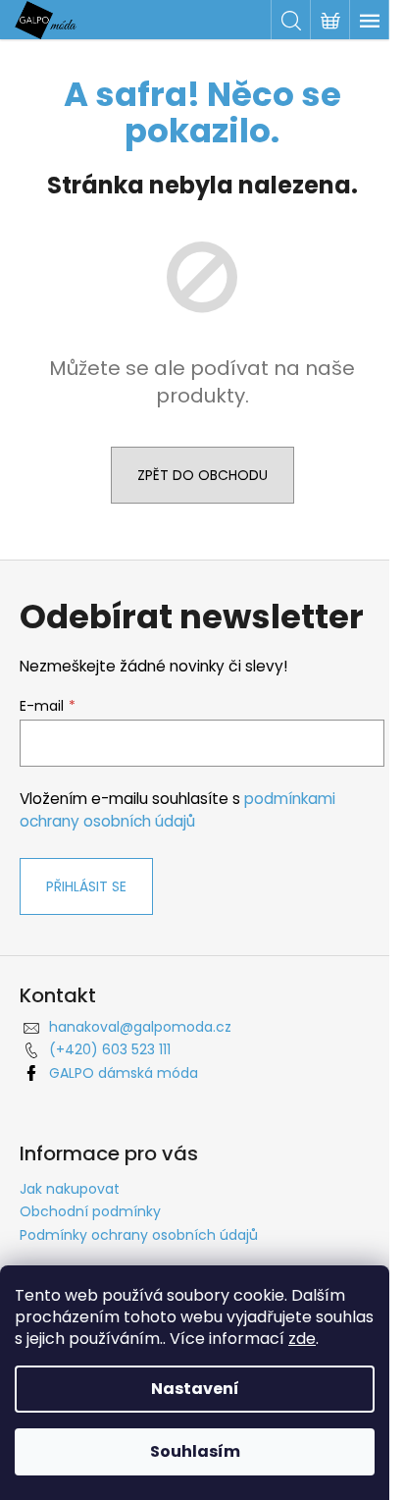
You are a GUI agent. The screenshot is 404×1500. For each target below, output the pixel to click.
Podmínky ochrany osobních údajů (139, 1235)
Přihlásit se (86, 886)
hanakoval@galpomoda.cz (140, 1027)
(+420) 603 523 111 (110, 1049)
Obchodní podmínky (90, 1211)
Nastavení (195, 1388)
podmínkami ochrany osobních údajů (177, 809)
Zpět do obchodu (202, 475)
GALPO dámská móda (123, 1073)
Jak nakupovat (70, 1189)
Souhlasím (195, 1451)
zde (302, 1338)
